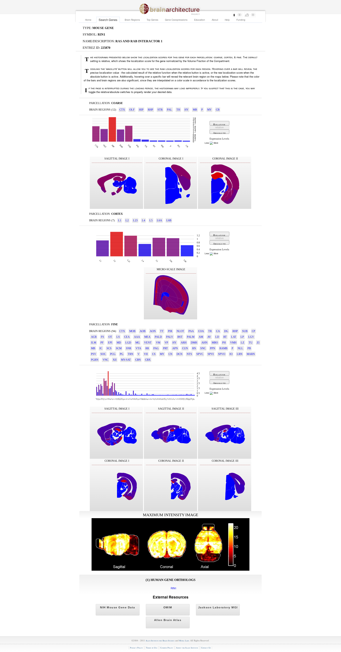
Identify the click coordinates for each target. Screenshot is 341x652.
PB (249, 348)
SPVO (221, 354)
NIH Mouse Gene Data (117, 607)
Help (227, 19)
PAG (156, 348)
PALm (190, 336)
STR (160, 109)
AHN (204, 342)
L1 (119, 220)
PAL (169, 109)
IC (100, 348)
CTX (122, 109)
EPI (110, 342)
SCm (119, 348)
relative (219, 127)
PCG (112, 354)
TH (178, 109)
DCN (179, 354)
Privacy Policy (136, 648)
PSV (93, 354)
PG (121, 354)
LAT (233, 336)
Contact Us (206, 648)
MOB (132, 331)
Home (88, 19)
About (215, 19)
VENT (148, 342)
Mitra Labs (184, 641)
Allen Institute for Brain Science (160, 641)
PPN (212, 348)
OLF (132, 109)
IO (231, 354)
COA (201, 331)
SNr (128, 348)
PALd (158, 336)
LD (217, 336)
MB (195, 109)
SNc (203, 348)
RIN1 (173, 588)
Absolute (219, 132)
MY (209, 109)
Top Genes (152, 19)
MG (137, 342)
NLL (240, 348)
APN (175, 348)
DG (226, 331)
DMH (194, 342)
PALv (169, 336)
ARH (183, 342)
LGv (251, 336)
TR (210, 331)
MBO (215, 342)
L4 (143, 220)
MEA (147, 336)
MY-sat (126, 359)
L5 (151, 220)
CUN (185, 348)
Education (199, 19)
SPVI (211, 354)
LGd (128, 342)
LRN (239, 354)
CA (218, 331)
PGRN (94, 359)
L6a (159, 220)
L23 (135, 220)
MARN (251, 354)
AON (153, 331)
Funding (240, 19)
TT (162, 331)
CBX (148, 359)
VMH (233, 342)
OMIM (167, 607)
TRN (130, 354)
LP (242, 336)
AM (201, 336)
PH (224, 342)
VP (166, 342)
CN (170, 354)
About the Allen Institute (187, 648)
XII (115, 359)
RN (194, 348)
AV (209, 336)
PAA (191, 331)
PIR (170, 331)
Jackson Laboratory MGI (218, 607)
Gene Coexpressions (176, 19)
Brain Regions (132, 19)
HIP (141, 109)
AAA (137, 336)
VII (146, 354)
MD (119, 342)
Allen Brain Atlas (168, 620)
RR (147, 348)
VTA (138, 348)
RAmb (223, 348)
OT (110, 336)
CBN (138, 359)
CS (154, 354)
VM (158, 342)
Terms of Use (151, 648)
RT (225, 336)
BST (180, 336)
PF (102, 342)
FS (102, 336)
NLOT (180, 331)
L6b (168, 220)
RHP (150, 109)
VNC (105, 359)
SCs (109, 348)
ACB (93, 336)
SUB (244, 331)
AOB (142, 331)
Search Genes (108, 20)
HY (186, 109)
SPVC (199, 354)
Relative (219, 124)
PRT (165, 348)
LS (118, 336)
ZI (258, 342)
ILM (93, 342)
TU (250, 342)
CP (253, 331)
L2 (127, 220)
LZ (242, 342)
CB (217, 109)
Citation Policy (166, 648)
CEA (127, 336)
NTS (189, 354)
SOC (103, 354)
